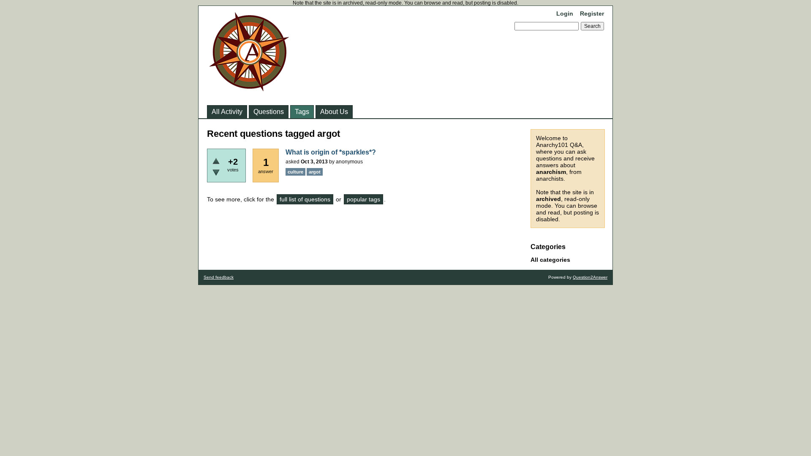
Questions (268, 111)
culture (295, 171)
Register (592, 13)
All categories (550, 259)
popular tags (363, 199)
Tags (302, 111)
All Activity (227, 111)
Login (564, 13)
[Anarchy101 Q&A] (249, 88)
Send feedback (219, 277)
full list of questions (305, 199)
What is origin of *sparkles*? (331, 152)
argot (315, 171)
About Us (334, 111)
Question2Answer (590, 277)
